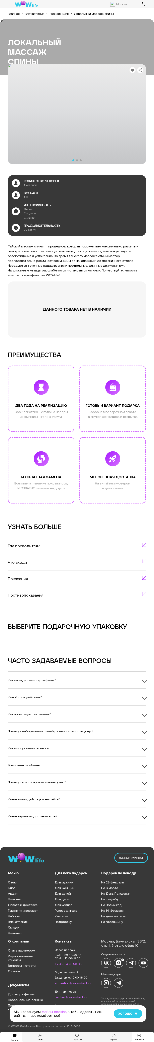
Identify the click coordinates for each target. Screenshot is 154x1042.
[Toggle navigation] (10, 4)
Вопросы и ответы (22, 965)
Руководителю (66, 910)
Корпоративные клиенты (20, 958)
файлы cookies (54, 1012)
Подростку (63, 921)
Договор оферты (21, 994)
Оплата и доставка (22, 905)
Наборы (14, 916)
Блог (11, 888)
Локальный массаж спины (94, 13)
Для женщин (59, 13)
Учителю (61, 916)
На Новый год (111, 905)
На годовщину (112, 921)
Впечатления (34, 13)
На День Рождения (115, 893)
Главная (14, 13)
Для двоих (63, 899)
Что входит (18, 562)
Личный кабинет (131, 858)
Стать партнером (21, 950)
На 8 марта (109, 888)
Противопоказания (26, 595)
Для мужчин (64, 882)
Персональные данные (25, 1000)
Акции (12, 893)
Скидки (13, 927)
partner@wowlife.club (71, 997)
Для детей (63, 893)
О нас (12, 882)
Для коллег (63, 905)
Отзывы (14, 971)
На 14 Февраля (112, 910)
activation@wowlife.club (73, 983)
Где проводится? (24, 546)
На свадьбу (110, 899)
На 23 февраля (112, 882)
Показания (18, 578)
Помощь (14, 899)
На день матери (113, 916)
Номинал (14, 933)
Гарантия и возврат (23, 910)
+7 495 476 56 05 (68, 964)
